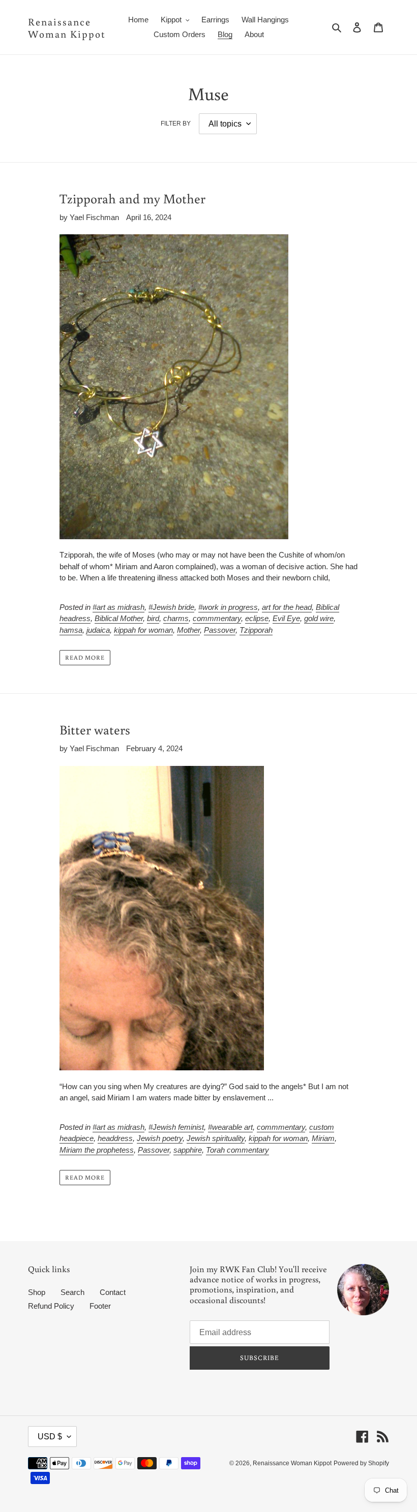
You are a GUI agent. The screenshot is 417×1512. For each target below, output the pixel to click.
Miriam (323, 1138)
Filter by (176, 123)
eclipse (257, 618)
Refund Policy (51, 1306)
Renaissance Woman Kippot (67, 27)
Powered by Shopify (361, 1463)
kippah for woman (143, 630)
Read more (85, 657)
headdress (115, 1138)
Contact (113, 1292)
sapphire (187, 1150)
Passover (219, 630)
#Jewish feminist (176, 1127)
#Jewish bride (171, 607)
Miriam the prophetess (96, 1150)
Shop (36, 1292)
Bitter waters (94, 729)
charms (176, 618)
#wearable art (230, 1127)
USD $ (50, 1436)
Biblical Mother (119, 618)
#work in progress (228, 607)
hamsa (70, 630)
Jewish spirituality (216, 1138)
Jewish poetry (160, 1138)
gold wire (319, 618)
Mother (188, 630)
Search (72, 1292)
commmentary (217, 618)
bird (153, 618)
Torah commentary (237, 1150)
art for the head (287, 607)
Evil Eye (286, 618)
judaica (98, 630)
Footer (100, 1306)
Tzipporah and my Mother (132, 198)
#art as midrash (118, 607)
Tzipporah (256, 630)
